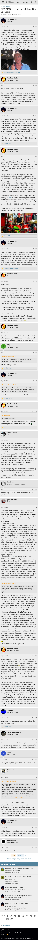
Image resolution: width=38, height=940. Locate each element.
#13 (36, 507)
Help (31, 933)
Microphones (16, 870)
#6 (36, 281)
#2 (36, 85)
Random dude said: (8, 356)
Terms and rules (14, 933)
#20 (36, 847)
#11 (36, 440)
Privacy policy (24, 933)
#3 (36, 116)
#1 (36, 27)
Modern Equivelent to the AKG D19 (19, 869)
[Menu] (2, 2)
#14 (36, 656)
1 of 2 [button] (13, 855)
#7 (36, 332)
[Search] (36, 2)
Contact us (4, 933)
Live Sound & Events (19, 889)
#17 (36, 759)
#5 (36, 249)
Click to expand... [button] (19, 797)
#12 (36, 489)
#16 (36, 739)
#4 (36, 156)
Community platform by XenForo (17, 938)
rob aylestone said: (8, 781)
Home (3, 934)
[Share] (33, 27)
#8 (36, 352)
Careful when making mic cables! (18, 895)
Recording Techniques (20, 908)
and (12, 72)
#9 (36, 381)
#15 (36, 717)
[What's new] (32, 2)
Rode (10, 198)
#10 (36, 411)
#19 (36, 827)
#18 (36, 777)
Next (19, 855)
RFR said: (5, 415)
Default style (7, 930)
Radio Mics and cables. (14, 887)
